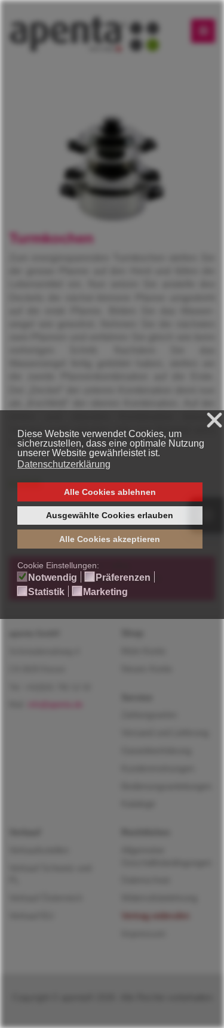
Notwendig (52, 578)
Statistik (46, 592)
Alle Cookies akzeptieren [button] (109, 539)
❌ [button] (214, 421)
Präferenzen (123, 578)
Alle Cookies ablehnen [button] (110, 492)
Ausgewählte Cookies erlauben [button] (109, 515)
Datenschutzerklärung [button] (64, 464)
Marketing (105, 592)
